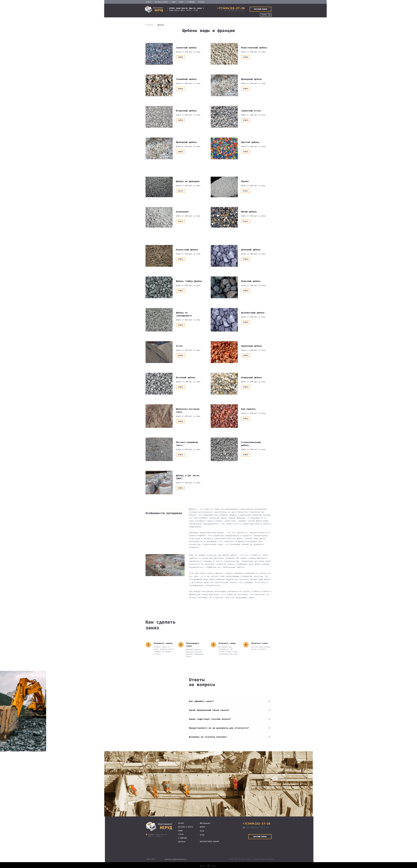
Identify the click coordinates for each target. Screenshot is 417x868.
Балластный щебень (187, 249)
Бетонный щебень (185, 377)
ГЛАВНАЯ (149, 25)
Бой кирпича (248, 409)
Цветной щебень (250, 142)
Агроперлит (182, 211)
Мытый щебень (249, 211)
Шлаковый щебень (251, 281)
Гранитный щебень (186, 47)
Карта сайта (151, 859)
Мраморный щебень (251, 79)
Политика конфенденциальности (175, 859)
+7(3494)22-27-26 (231, 8)
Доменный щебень (251, 249)
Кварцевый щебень (251, 377)
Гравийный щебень (186, 79)
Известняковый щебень (254, 47)
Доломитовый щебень (253, 312)
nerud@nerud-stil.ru (235, 11)
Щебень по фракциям (187, 181)
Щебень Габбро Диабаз (189, 281)
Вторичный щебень (186, 110)
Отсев (179, 346)
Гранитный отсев (251, 110)
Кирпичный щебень (251, 346)
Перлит (245, 181)
